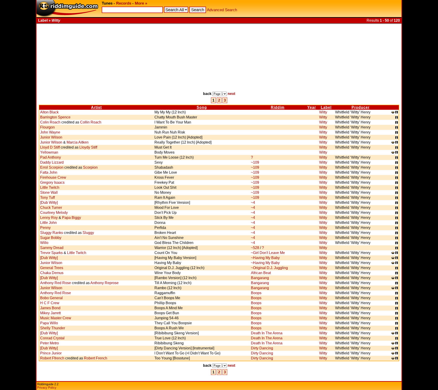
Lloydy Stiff (88, 147)
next (231, 94)
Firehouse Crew (53, 177)
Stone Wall (49, 192)
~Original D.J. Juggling (269, 268)
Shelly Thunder (52, 328)
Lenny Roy (49, 218)
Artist (96, 107)
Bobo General (51, 298)
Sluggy (88, 233)
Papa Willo (49, 323)
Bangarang (260, 278)
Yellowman (49, 152)
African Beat (261, 273)
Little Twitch (49, 187)
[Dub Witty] (49, 202)
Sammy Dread (51, 248)
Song (202, 107)
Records (123, 3)
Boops (256, 293)
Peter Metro (49, 343)
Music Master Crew (55, 318)
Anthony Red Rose (55, 283)
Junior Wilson (51, 137)
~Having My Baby (265, 258)
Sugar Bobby (50, 238)
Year (311, 107)
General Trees (51, 268)
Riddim (277, 107)
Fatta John (48, 172)
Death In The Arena (266, 333)
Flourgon (47, 127)
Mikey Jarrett (50, 313)
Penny (45, 228)
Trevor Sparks (51, 253)
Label (326, 107)
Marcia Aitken (78, 142)
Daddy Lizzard (52, 162)
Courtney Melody (54, 213)
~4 (253, 202)
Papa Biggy (71, 218)
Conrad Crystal (52, 338)
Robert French (95, 358)
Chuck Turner (51, 207)
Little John (48, 223)
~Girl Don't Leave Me (268, 253)
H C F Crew (49, 303)
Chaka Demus (51, 273)
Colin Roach (50, 122)
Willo (44, 243)
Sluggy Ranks (51, 233)
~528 (255, 248)
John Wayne (50, 132)
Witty (323, 112)
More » (141, 3)
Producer (361, 107)
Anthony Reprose (104, 283)
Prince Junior (51, 353)
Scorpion (90, 167)
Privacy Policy (46, 387)
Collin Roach (90, 122)
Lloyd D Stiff (50, 147)
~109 (255, 162)
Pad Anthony (50, 157)
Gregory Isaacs (52, 182)
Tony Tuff (47, 197)
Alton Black (49, 112)
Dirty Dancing (262, 348)
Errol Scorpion (51, 167)
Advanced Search (222, 10)
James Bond (50, 308)
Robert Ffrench (52, 358)
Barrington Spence (55, 117)
